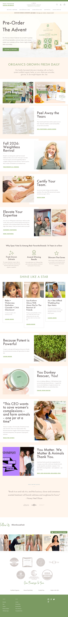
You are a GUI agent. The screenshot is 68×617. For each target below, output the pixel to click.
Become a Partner (6, 608)
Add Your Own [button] (60, 532)
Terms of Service (18, 608)
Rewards (4, 602)
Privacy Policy (17, 604)
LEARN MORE (30, 324)
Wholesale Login (6, 610)
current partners (12, 95)
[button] (2, 542)
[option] (34, 494)
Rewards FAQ (18, 606)
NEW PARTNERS (8, 233)
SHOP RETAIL (47, 9)
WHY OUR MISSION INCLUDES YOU (49, 473)
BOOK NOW (41, 197)
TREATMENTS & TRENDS (11, 167)
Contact (16, 602)
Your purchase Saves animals (8, 4)
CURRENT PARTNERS (10, 229)
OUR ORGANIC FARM (24, 9)
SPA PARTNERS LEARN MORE (46, 129)
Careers (4, 606)
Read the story (8, 437)
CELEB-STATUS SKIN (37, 9)
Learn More (9, 319)
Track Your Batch (43, 390)
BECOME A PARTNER (12, 9)
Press (3, 604)
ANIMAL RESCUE (57, 9)
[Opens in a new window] (48, 599)
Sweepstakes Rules (18, 610)
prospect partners (12, 99)
